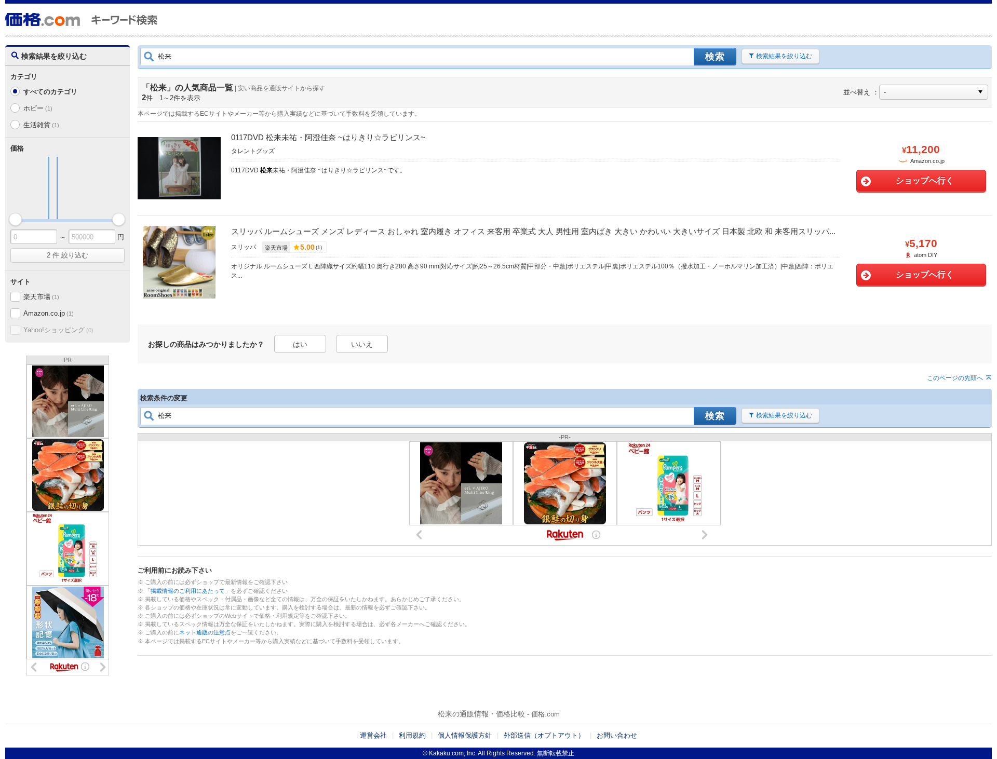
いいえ (362, 344)
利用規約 (412, 735)
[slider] (15, 219)
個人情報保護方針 (465, 735)
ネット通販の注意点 (205, 632)
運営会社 (373, 735)
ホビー (37, 108)
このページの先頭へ (955, 378)
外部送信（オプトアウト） (544, 735)
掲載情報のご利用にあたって (188, 591)
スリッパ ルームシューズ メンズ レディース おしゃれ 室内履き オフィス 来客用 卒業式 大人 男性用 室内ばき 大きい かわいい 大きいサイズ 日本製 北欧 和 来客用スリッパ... (533, 231)
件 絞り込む (67, 255)
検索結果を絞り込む (784, 56)
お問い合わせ (617, 735)
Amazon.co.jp (48, 313)
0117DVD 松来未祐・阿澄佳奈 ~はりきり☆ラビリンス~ (328, 137)
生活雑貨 (41, 125)
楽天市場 (41, 297)
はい (300, 344)
